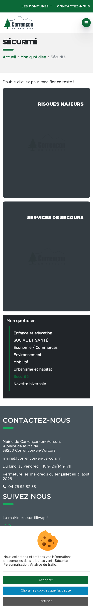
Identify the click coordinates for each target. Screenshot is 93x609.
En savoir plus (46, 143)
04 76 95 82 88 (21, 487)
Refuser (46, 601)
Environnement (28, 355)
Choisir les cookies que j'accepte (46, 590)
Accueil (9, 57)
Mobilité (21, 362)
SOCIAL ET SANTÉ (31, 340)
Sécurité (21, 377)
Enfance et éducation (33, 333)
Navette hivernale (30, 384)
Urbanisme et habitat (33, 369)
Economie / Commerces (36, 347)
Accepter (45, 580)
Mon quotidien (33, 57)
